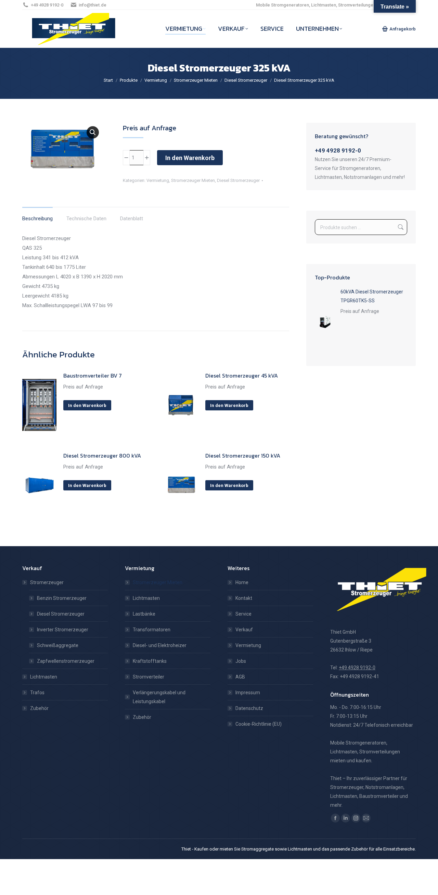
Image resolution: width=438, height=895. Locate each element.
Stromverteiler (148, 677)
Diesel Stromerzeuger (238, 180)
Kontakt (243, 598)
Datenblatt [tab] (131, 218)
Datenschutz (249, 708)
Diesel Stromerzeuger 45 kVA (241, 375)
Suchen (400, 227)
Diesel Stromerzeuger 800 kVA (102, 455)
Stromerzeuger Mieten (193, 180)
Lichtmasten (43, 677)
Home (241, 582)
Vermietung (157, 180)
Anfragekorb (402, 28)
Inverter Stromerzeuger (62, 629)
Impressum (247, 692)
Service (243, 614)
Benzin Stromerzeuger (62, 598)
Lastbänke (144, 614)
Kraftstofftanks (150, 661)
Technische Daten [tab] (86, 218)
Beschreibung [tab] (37, 218)
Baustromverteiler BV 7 (92, 375)
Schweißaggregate (57, 645)
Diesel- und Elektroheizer (159, 645)
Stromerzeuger (47, 582)
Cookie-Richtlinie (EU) (258, 724)
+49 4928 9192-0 (47, 5)
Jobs (240, 661)
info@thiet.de (92, 5)
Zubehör (39, 708)
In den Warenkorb (190, 157)
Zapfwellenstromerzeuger (65, 661)
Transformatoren (151, 629)
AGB (240, 677)
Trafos (37, 692)
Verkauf (244, 629)
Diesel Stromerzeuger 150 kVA (242, 455)
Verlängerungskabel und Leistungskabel (159, 697)
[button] (93, 132)
